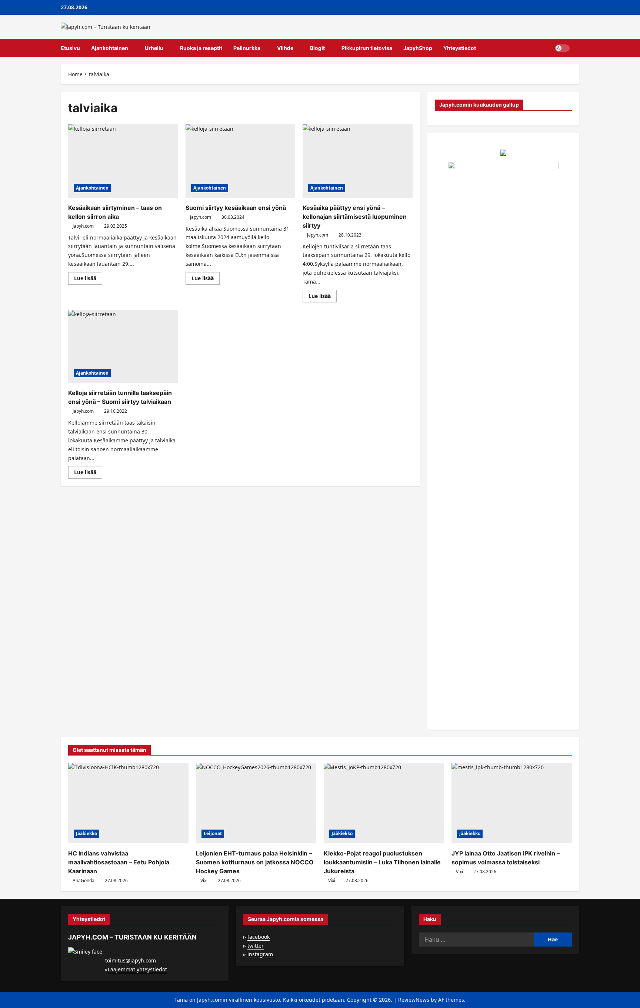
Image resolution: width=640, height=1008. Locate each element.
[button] (577, 48)
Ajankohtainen (109, 48)
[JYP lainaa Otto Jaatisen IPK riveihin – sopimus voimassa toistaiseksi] (511, 803)
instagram (260, 954)
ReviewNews (413, 999)
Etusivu (70, 48)
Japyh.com (83, 226)
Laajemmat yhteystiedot (137, 969)
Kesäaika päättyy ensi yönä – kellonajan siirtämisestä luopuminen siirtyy (355, 216)
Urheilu (154, 48)
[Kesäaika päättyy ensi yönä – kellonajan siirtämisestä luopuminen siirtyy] (358, 161)
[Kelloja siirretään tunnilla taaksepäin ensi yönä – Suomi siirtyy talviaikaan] (123, 346)
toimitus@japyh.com (130, 960)
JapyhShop (417, 48)
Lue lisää (88, 279)
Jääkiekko (86, 833)
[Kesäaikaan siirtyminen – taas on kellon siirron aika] (123, 161)
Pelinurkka (246, 48)
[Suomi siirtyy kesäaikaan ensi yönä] (241, 161)
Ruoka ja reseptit (201, 48)
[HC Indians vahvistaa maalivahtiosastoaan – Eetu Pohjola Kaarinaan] (128, 803)
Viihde (285, 48)
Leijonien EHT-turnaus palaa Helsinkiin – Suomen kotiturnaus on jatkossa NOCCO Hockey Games (255, 862)
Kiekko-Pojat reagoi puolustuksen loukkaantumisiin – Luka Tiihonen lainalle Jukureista (382, 862)
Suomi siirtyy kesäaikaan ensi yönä (236, 207)
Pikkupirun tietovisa (366, 48)
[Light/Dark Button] (562, 48)
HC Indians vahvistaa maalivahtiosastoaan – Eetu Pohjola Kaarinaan (118, 862)
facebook (258, 936)
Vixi (203, 880)
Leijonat (213, 833)
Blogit (317, 48)
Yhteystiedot (459, 48)
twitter (255, 945)
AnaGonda (83, 880)
